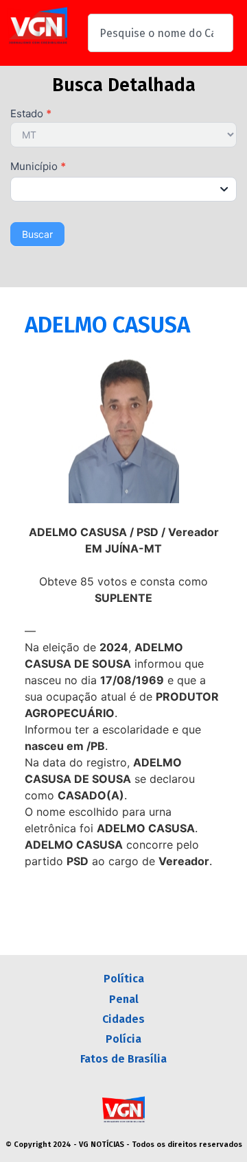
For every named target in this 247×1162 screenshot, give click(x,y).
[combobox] (160, 33)
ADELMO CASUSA (107, 325)
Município (38, 167)
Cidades (123, 1019)
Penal (124, 999)
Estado (30, 114)
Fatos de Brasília (123, 1058)
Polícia (123, 1038)
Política (124, 978)
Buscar (37, 234)
